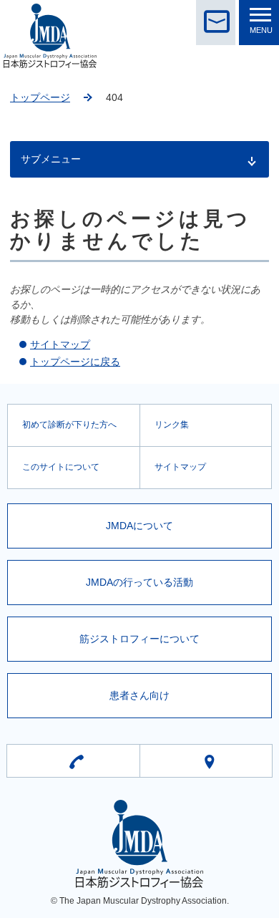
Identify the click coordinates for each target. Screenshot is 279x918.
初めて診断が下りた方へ (69, 425)
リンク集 (172, 425)
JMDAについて (139, 525)
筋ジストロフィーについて (139, 638)
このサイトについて (60, 467)
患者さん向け (139, 695)
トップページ (40, 97)
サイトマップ (60, 344)
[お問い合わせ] (215, 22)
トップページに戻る (75, 361)
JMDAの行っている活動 (139, 582)
